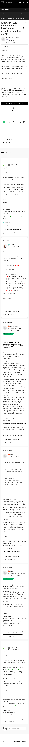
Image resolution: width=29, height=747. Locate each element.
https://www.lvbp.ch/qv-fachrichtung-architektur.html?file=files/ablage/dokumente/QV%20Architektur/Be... (14, 345)
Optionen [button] (24, 22)
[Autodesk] (8, 2)
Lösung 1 (5, 127)
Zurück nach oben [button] (3, 741)
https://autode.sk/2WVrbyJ (11, 593)
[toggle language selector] (20, 2)
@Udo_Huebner (7, 587)
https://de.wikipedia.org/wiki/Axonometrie (14, 424)
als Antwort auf (15, 328)
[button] (27, 28)
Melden (14, 111)
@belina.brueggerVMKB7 (8, 89)
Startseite (3, 14)
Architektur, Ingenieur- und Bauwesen (17, 14)
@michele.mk (18, 91)
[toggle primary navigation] (2, 2)
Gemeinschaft (5, 10)
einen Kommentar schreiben (14, 103)
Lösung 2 (5, 131)
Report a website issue (19, 742)
